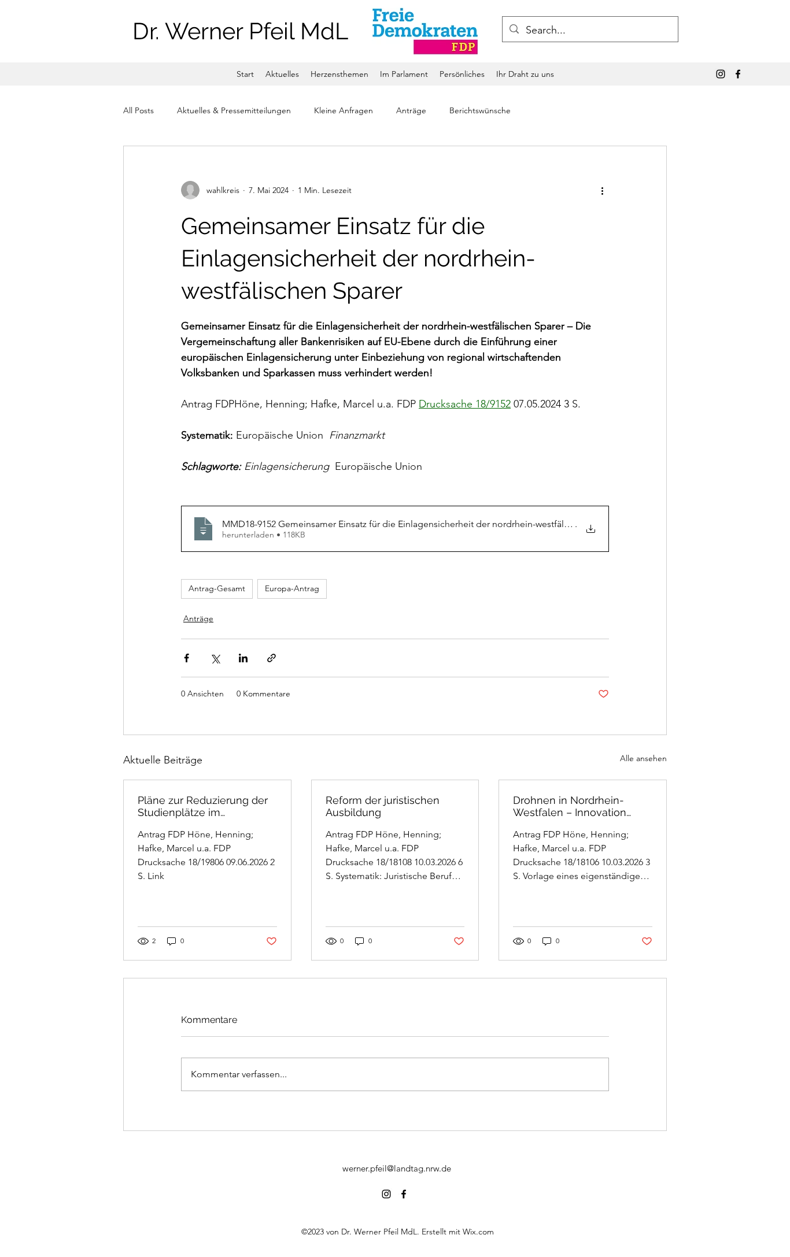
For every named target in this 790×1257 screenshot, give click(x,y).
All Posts (138, 110)
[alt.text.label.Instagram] (720, 74)
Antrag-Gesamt (217, 588)
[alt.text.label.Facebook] (738, 74)
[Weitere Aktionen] (602, 190)
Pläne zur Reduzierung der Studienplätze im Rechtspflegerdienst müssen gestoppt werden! (203, 806)
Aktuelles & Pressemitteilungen (234, 110)
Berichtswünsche (480, 110)
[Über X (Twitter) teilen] (214, 657)
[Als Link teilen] (271, 657)
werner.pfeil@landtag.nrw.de (396, 1168)
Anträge (411, 110)
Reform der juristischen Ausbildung (383, 806)
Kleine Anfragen (343, 110)
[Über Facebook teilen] (186, 657)
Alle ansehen (643, 758)
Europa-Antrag (292, 588)
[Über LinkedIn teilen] (243, 657)
